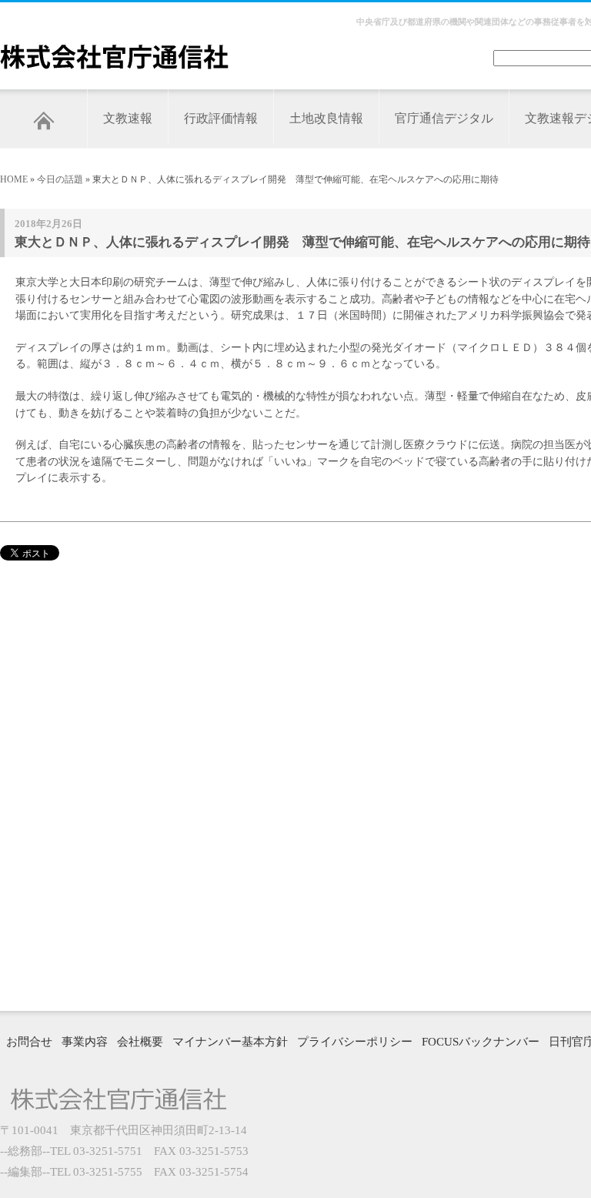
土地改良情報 (326, 118)
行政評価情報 (221, 118)
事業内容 (85, 1042)
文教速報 (127, 118)
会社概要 (140, 1042)
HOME (14, 179)
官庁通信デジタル (444, 118)
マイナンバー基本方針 (230, 1042)
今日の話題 (60, 179)
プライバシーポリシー (354, 1042)
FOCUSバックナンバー (480, 1042)
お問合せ (29, 1042)
